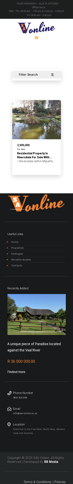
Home (10, 55)
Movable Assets (21, 259)
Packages (17, 253)
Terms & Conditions (37, 482)
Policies (60, 482)
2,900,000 (23, 145)
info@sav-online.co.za (25, 413)
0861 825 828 (20, 397)
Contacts (16, 265)
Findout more (16, 372)
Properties (17, 247)
